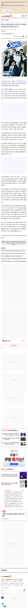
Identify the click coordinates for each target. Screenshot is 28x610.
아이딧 (16, 81)
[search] (23, 16)
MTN (16, 583)
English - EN (8, 10)
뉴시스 (19, 583)
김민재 (15, 89)
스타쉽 (22, 177)
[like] (14, 36)
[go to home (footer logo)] (6, 576)
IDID (20, 81)
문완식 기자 (3, 31)
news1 (23, 583)
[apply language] (10, 11)
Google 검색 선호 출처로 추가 (7, 33)
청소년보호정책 (15, 579)
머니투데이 (11, 583)
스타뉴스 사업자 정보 (4, 587)
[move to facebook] (2, 597)
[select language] (23, 36)
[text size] (26, 36)
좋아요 (15, 345)
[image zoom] (25, 74)
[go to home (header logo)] (7, 15)
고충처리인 (20, 579)
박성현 (5, 91)
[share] (20, 36)
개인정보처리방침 (8, 579)
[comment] (17, 36)
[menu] (26, 16)
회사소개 (2, 579)
